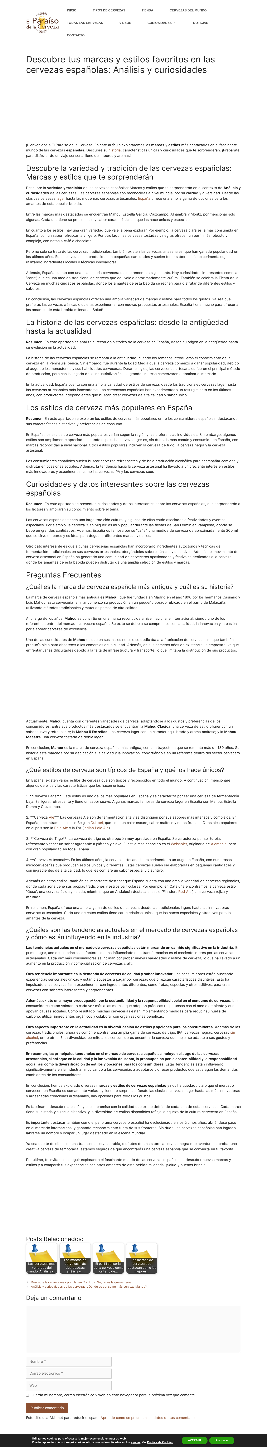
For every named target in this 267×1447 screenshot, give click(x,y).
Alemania (219, 844)
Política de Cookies (160, 1442)
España (144, 198)
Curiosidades (159, 23)
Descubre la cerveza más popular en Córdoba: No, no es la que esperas (81, 1282)
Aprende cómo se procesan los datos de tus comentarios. (149, 1418)
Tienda (147, 10)
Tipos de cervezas (109, 10)
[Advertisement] (133, 111)
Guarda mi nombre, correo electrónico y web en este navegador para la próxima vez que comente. (113, 1395)
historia (114, 150)
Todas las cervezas (85, 23)
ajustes (135, 1442)
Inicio (72, 10)
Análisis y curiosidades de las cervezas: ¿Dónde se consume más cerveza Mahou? (89, 1286)
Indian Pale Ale (96, 828)
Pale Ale (61, 828)
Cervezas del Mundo (188, 10)
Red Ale (184, 892)
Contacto (76, 35)
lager (61, 198)
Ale (51, 817)
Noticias (200, 23)
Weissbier (179, 844)
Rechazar (221, 1440)
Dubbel (97, 823)
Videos (125, 23)
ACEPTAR (194, 1440)
